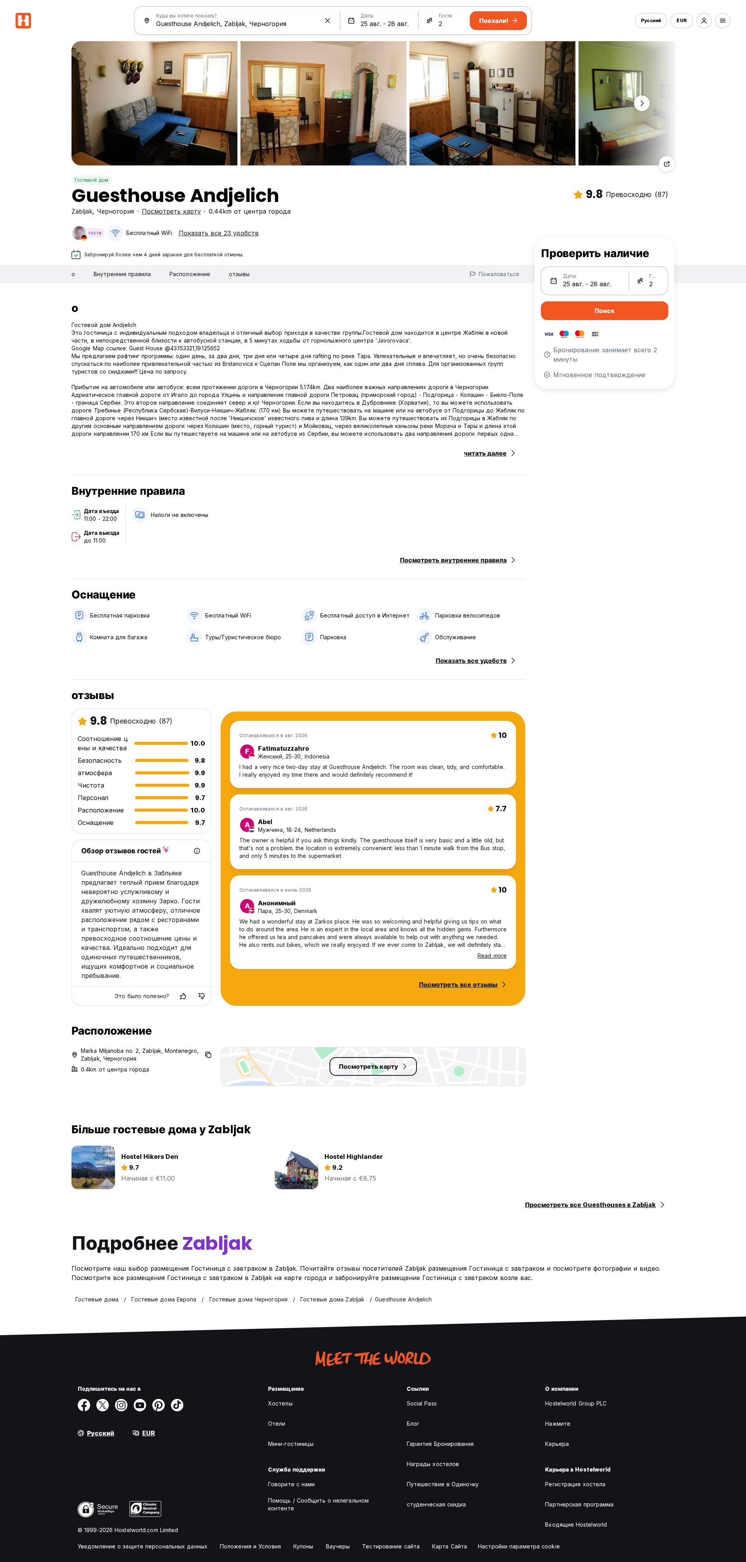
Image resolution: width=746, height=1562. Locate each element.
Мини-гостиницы (291, 1443)
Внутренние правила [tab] (122, 274)
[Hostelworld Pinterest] (158, 1405)
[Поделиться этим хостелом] (667, 164)
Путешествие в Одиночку (443, 1484)
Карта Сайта (449, 1546)
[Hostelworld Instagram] (121, 1405)
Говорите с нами (291, 1484)
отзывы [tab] (239, 274)
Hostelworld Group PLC (576, 1403)
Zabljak (81, 211)
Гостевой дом (91, 180)
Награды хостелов (433, 1464)
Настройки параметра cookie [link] (519, 1546)
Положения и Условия (250, 1546)
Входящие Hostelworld (576, 1524)
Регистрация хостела (575, 1484)
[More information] (197, 851)
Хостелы (280, 1403)
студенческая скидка (436, 1504)
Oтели (277, 1423)
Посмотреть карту (171, 211)
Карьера (557, 1443)
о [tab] (73, 274)
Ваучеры (338, 1546)
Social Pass (422, 1403)
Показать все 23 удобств (219, 233)
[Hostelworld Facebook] (84, 1405)
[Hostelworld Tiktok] (177, 1405)
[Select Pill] (704, 20)
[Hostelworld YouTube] (140, 1405)
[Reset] (327, 20)
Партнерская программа (579, 1504)
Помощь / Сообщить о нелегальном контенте (318, 1504)
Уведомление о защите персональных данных (142, 1546)
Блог (413, 1423)
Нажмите (557, 1423)
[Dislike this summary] (201, 996)
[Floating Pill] (642, 103)
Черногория (115, 211)
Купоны (303, 1546)
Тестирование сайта (391, 1546)
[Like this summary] (183, 996)
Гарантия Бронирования (440, 1443)
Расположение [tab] (189, 274)
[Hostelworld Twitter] (102, 1405)
